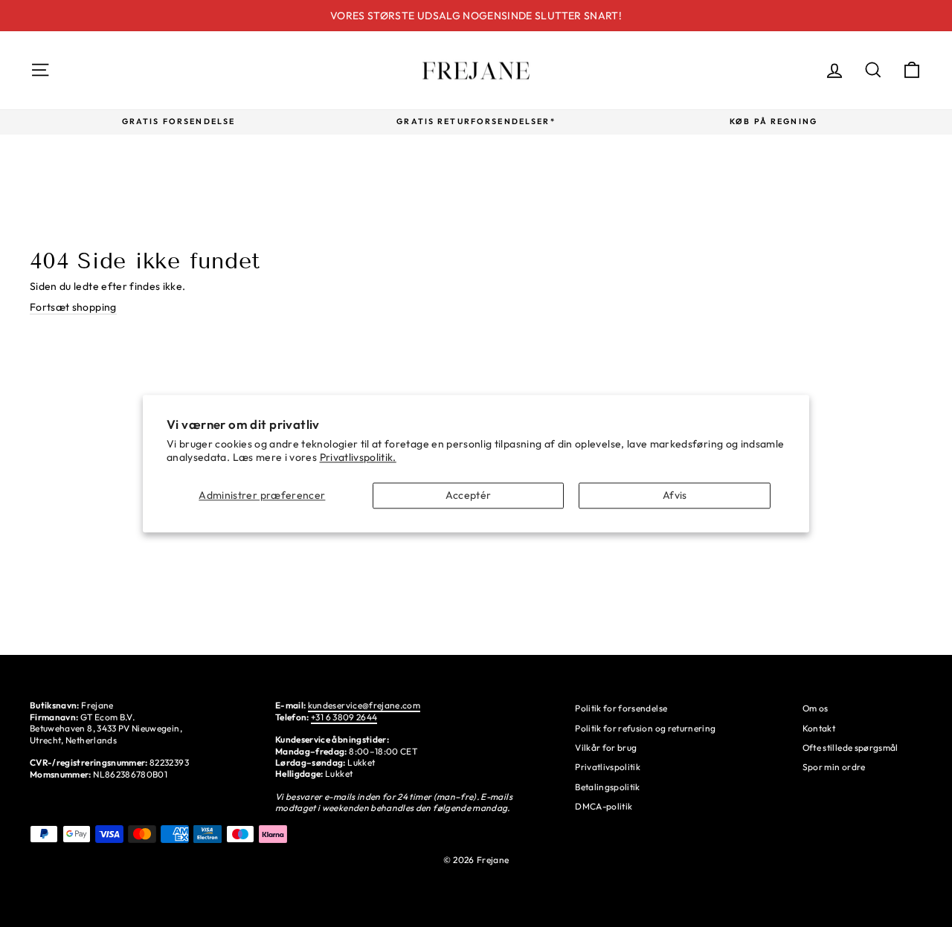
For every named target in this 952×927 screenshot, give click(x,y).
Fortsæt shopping (73, 307)
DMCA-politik (603, 806)
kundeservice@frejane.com (364, 705)
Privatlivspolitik (607, 766)
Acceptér (469, 495)
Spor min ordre (834, 766)
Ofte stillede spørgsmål (850, 747)
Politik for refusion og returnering (645, 728)
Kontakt (819, 728)
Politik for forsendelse (621, 708)
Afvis (675, 495)
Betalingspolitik (607, 786)
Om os (816, 708)
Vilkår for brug (606, 747)
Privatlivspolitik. (358, 457)
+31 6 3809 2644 (344, 717)
